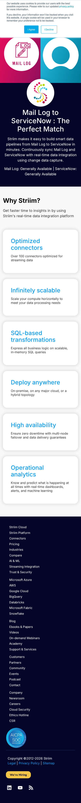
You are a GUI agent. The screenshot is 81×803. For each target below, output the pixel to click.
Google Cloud (18, 591)
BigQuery (15, 596)
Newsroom (16, 698)
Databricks (16, 602)
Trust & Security (20, 572)
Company (15, 692)
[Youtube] (20, 787)
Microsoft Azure (20, 580)
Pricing (14, 544)
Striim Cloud (18, 527)
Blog (12, 621)
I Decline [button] (49, 29)
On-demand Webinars (24, 638)
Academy (15, 643)
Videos (14, 632)
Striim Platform (19, 533)
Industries (16, 549)
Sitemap (49, 763)
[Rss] (31, 787)
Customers (17, 657)
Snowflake (16, 613)
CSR (12, 721)
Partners (15, 662)
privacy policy (66, 6)
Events (14, 674)
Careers (14, 704)
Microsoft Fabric (20, 608)
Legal (12, 763)
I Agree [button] (31, 29)
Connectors (17, 538)
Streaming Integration (24, 566)
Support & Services (22, 649)
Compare (15, 555)
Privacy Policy (29, 763)
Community (17, 668)
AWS (12, 585)
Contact (14, 685)
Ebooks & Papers (21, 627)
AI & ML (14, 561)
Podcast (15, 679)
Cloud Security (19, 709)
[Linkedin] (9, 787)
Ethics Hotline (19, 715)
